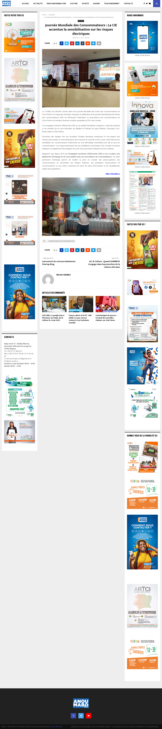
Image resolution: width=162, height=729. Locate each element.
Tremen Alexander (56, 726)
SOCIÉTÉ (85, 4)
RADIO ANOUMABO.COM (56, 4)
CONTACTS (128, 4)
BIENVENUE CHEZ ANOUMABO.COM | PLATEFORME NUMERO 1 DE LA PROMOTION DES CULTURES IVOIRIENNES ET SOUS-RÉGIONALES (114, 727)
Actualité (80, 21)
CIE (44, 241)
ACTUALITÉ (37, 4)
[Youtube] (150, 3)
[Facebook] (145, 3)
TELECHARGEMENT (112, 4)
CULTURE (74, 4)
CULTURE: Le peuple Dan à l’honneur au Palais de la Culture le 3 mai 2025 (53, 318)
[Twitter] (147, 3)
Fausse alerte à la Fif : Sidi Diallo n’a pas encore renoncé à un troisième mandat (80, 319)
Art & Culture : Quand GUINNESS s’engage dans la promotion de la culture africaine (104, 264)
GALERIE (96, 4)
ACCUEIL (25, 4)
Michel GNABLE (63, 275)
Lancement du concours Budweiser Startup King (59, 263)
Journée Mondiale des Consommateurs (61, 241)
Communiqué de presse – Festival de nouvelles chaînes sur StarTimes (106, 318)
